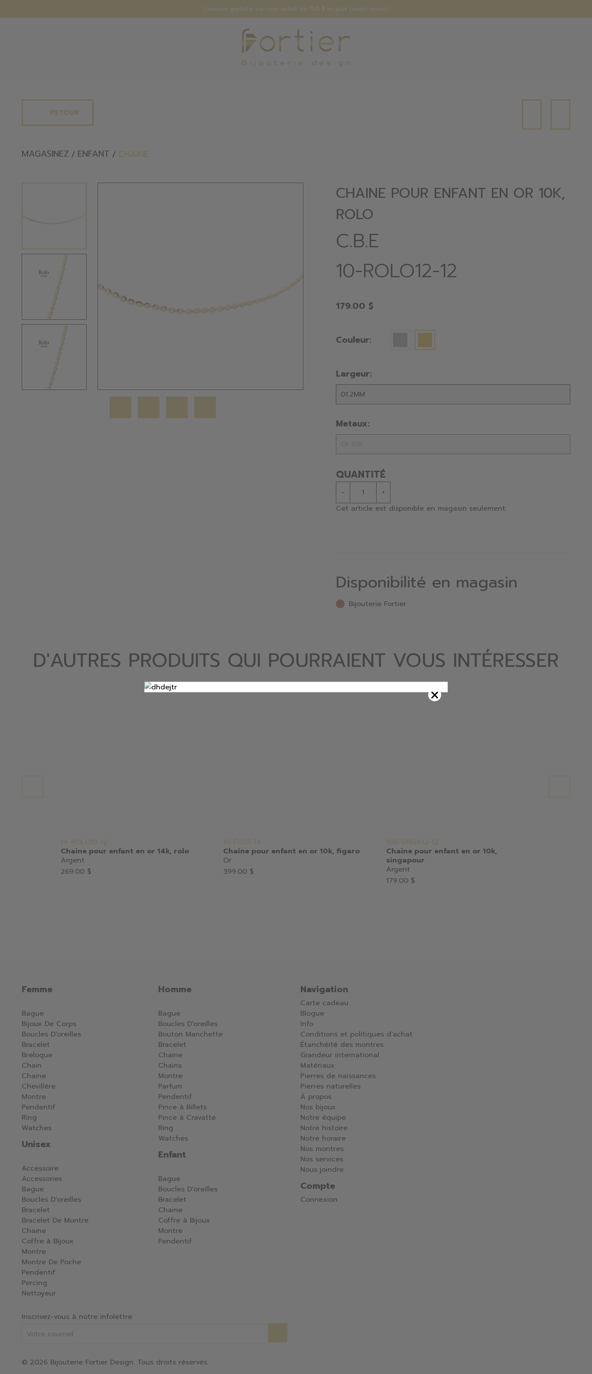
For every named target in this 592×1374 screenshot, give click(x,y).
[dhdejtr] (296, 687)
